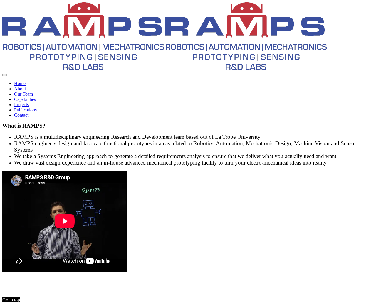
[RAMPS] (164, 68)
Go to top (11, 299)
